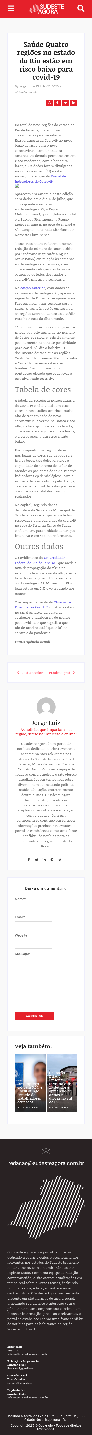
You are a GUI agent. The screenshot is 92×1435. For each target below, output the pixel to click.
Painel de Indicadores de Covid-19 (40, 179)
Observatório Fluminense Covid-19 (45, 604)
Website (21, 935)
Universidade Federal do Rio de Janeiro (40, 560)
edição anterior (32, 287)
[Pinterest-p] (51, 859)
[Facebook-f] (28, 859)
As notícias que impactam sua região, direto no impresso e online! (46, 732)
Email (20, 917)
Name (20, 899)
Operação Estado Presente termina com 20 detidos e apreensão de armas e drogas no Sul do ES (60, 1087)
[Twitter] (36, 859)
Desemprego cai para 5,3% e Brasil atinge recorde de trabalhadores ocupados (29, 1093)
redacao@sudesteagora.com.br (46, 1163)
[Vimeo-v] (59, 859)
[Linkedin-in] (44, 859)
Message (22, 953)
